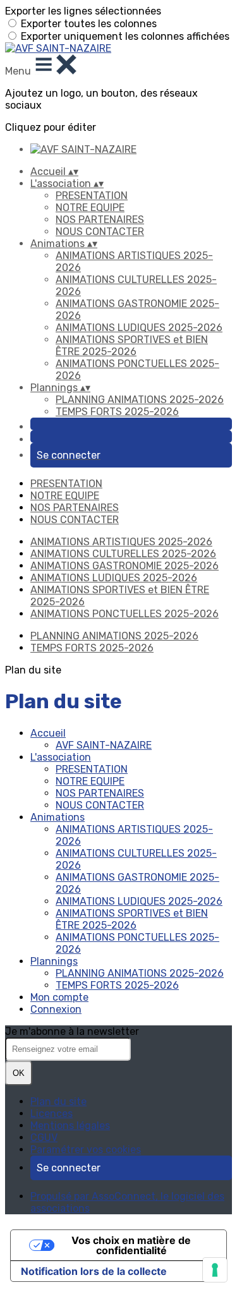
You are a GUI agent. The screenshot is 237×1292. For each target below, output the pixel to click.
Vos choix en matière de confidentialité (131, 1245)
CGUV (44, 1138)
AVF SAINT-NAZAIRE (104, 745)
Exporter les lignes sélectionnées (83, 11)
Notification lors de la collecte (94, 1271)
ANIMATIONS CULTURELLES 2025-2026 (123, 554)
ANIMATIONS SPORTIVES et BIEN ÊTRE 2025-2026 (132, 346)
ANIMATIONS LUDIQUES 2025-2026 (139, 328)
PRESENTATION (92, 196)
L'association (60, 757)
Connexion (56, 1009)
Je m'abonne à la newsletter (72, 1031)
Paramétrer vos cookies (85, 1150)
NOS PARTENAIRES (100, 220)
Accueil (48, 733)
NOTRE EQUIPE (90, 208)
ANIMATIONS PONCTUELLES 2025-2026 (124, 614)
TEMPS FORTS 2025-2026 (117, 412)
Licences (51, 1114)
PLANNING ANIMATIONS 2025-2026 (140, 400)
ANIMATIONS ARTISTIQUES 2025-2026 (121, 542)
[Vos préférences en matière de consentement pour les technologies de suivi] (215, 1270)
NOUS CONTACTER (100, 232)
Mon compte (59, 997)
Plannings (54, 961)
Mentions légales (70, 1126)
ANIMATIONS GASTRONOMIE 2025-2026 (124, 566)
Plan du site (58, 1102)
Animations (57, 817)
